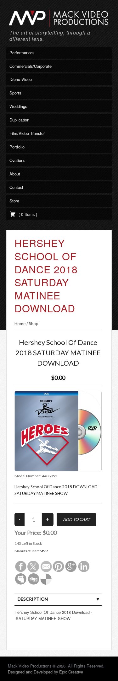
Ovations (17, 160)
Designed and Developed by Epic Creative (45, 672)
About (14, 174)
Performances (21, 53)
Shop (33, 323)
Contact (16, 187)
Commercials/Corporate (30, 66)
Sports (15, 93)
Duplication (19, 120)
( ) (27, 214)
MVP (44, 551)
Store (14, 201)
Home (19, 323)
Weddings (18, 106)
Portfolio (17, 147)
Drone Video (20, 79)
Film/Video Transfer (27, 133)
